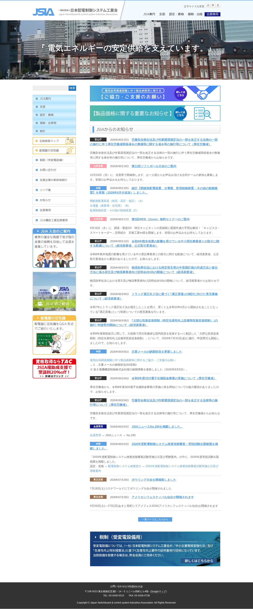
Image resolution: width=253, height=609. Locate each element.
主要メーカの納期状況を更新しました (157, 351)
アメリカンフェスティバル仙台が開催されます (163, 497)
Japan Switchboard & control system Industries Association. (122, 602)
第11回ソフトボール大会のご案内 (154, 166)
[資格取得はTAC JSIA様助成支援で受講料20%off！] (54, 376)
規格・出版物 (48, 123)
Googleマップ (158, 591)
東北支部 (98, 479)
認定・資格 (47, 115)
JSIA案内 (45, 98)
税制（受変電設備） (52, 160)
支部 (42, 107)
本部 (98, 188)
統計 (42, 131)
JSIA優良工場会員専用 (54, 220)
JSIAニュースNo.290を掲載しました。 (157, 426)
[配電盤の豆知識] (54, 352)
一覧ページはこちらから (155, 519)
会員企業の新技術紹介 (53, 180)
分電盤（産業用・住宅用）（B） (110, 205)
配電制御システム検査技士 (124, 466)
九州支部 (98, 166)
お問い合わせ (48, 170)
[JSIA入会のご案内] (54, 265)
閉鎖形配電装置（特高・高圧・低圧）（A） (117, 200)
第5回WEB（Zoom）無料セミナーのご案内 (161, 219)
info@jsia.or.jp (135, 586)
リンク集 (45, 190)
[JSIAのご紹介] (54, 309)
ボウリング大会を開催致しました (154, 479)
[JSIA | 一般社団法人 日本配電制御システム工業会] (79, 18)
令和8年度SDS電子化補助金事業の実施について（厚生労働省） (174, 378)
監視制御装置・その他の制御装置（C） (114, 210)
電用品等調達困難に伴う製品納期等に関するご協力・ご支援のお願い (133, 360)
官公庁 (98, 139)
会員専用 (98, 426)
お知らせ (45, 200)
